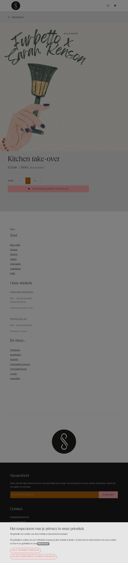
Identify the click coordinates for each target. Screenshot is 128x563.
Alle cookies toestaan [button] (25, 550)
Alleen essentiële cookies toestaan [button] (33, 557)
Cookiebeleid (43, 544)
